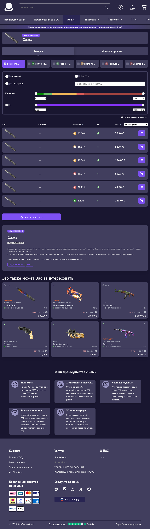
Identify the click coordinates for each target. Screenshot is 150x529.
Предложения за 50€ (46, 19)
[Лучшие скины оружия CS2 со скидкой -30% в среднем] (8, 7)
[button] (121, 7)
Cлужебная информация (128, 524)
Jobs (102, 457)
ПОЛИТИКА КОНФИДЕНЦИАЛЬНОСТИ (74, 472)
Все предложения (14, 19)
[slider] (36, 93)
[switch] (8, 76)
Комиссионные (17, 462)
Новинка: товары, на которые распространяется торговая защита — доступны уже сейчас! (75, 26)
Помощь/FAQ (16, 457)
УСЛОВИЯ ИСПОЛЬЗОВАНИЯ (69, 467)
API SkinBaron (16, 472)
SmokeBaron (60, 457)
